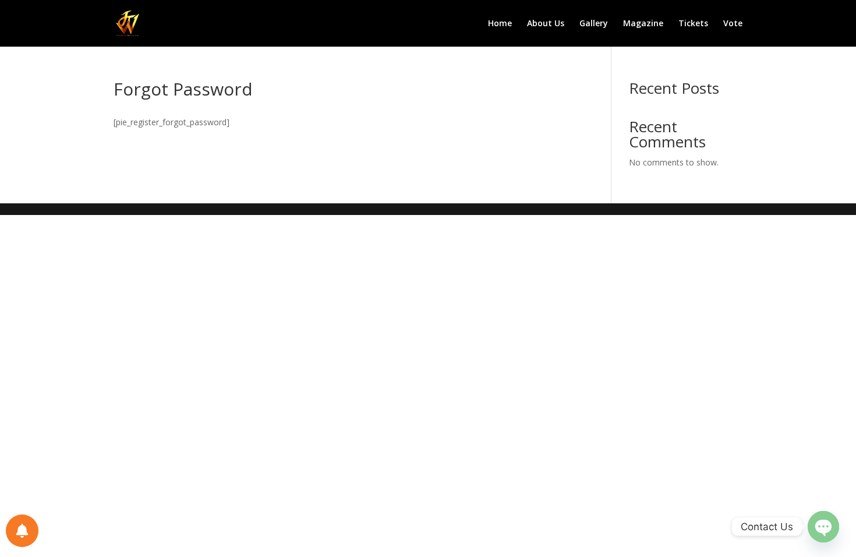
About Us (545, 24)
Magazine (643, 24)
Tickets (693, 24)
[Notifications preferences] (22, 530)
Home (500, 24)
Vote (732, 24)
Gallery (593, 24)
